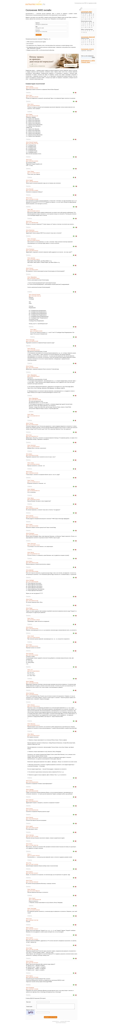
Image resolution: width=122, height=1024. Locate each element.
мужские (83, 50)
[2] (32, 998)
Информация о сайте (88, 60)
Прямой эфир (85, 62)
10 (84, 32)
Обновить (31, 1015)
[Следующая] (36, 998)
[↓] (75, 92)
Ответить (28, 92)
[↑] (73, 92)
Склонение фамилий (88, 37)
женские (89, 50)
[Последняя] (42, 998)
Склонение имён (86, 11)
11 (86, 32)
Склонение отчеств (87, 49)
